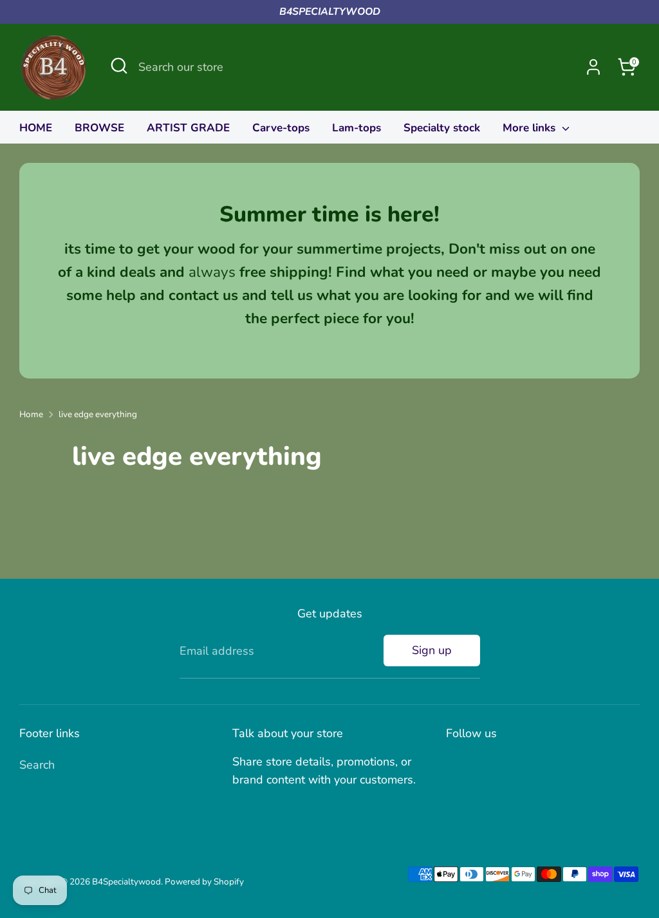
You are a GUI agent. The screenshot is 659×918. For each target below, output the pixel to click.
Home (31, 414)
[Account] (593, 67)
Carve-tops (281, 127)
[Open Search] (119, 66)
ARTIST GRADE (188, 127)
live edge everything (98, 414)
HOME (35, 127)
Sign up (432, 650)
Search (37, 765)
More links (531, 127)
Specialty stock (442, 127)
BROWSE (99, 127)
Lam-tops (356, 127)
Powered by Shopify (204, 882)
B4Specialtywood (126, 882)
